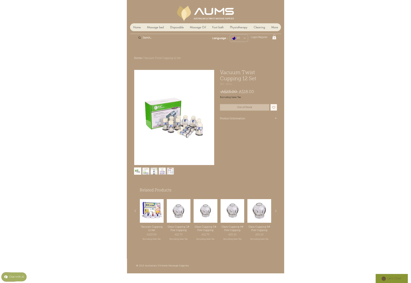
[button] (274, 37)
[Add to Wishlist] (274, 107)
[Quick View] (152, 211)
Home (138, 58)
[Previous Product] (135, 211)
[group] (205, 223)
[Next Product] (276, 211)
